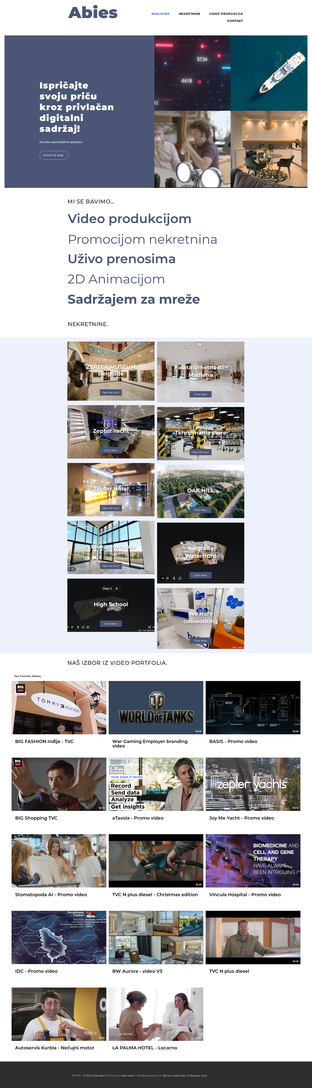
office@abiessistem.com (149, 1075)
